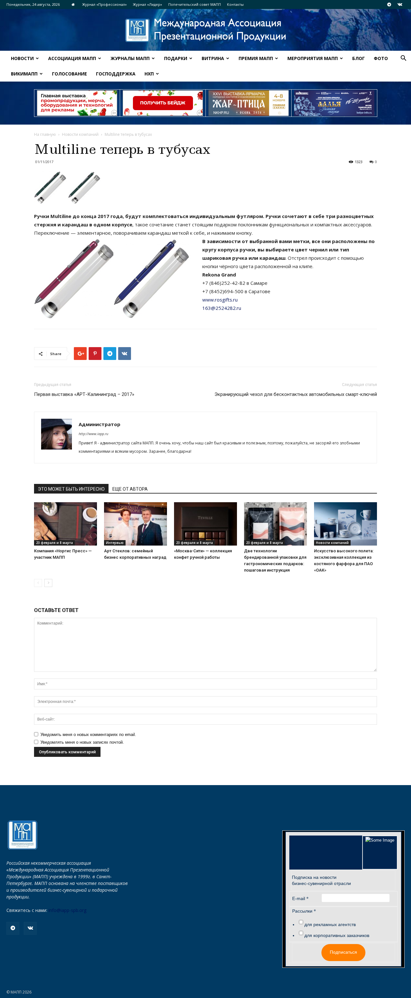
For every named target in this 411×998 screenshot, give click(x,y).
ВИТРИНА (213, 58)
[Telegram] (389, 4)
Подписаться (343, 952)
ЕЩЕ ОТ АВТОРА (130, 489)
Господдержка (116, 74)
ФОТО (381, 58)
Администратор (99, 424)
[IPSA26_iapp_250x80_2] (163, 103)
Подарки (175, 58)
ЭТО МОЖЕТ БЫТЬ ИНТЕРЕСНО (71, 489)
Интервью (115, 542)
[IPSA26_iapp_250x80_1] (77, 103)
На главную (45, 134)
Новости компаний (80, 134)
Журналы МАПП (130, 58)
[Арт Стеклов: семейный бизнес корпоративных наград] (135, 524)
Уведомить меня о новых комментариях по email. (88, 734)
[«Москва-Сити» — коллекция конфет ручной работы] (205, 524)
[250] (248, 103)
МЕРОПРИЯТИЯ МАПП (312, 58)
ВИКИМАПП (24, 74)
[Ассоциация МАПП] (205, 30)
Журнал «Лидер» (147, 4)
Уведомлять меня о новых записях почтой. (82, 742)
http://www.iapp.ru (93, 433)
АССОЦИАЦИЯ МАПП (72, 58)
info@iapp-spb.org (67, 910)
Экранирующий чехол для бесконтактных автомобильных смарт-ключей (295, 394)
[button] (403, 59)
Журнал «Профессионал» (104, 4)
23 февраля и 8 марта (54, 542)
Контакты (235, 4)
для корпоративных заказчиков (336, 935)
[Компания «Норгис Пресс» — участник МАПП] (65, 524)
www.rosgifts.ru (220, 299)
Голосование (69, 74)
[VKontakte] (400, 4)
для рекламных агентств (330, 924)
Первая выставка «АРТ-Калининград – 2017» (84, 394)
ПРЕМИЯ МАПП (256, 58)
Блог (358, 58)
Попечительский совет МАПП (194, 4)
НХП (149, 74)
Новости (22, 58)
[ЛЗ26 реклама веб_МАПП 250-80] (334, 103)
